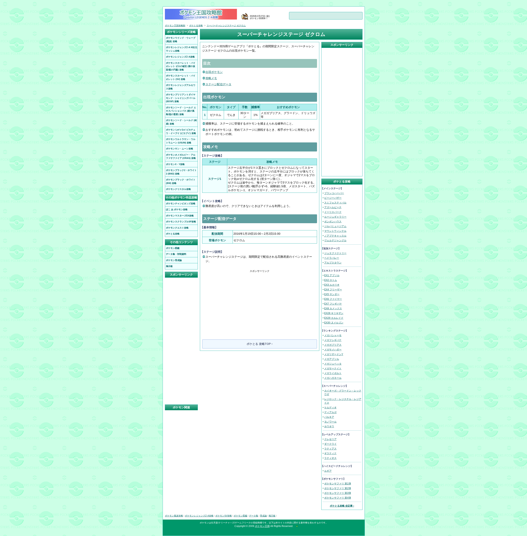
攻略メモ (211, 78)
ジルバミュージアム (335, 226)
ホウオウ (329, 426)
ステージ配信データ (218, 84)
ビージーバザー (333, 197)
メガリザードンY (333, 354)
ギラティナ (330, 453)
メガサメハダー (333, 349)
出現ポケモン (214, 72)
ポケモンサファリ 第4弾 (337, 497)
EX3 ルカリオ (331, 284)
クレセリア (330, 439)
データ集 (253, 515)
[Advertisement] (259, 301)
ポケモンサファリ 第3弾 (337, 493)
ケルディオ (330, 407)
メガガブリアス (333, 344)
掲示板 (272, 515)
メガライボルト (333, 373)
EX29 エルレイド (333, 318)
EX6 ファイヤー (333, 299)
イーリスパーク (333, 212)
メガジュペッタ (333, 363)
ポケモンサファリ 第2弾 (337, 488)
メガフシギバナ (333, 340)
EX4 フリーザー (333, 289)
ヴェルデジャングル (335, 240)
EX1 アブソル (331, 275)
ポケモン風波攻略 (174, 515)
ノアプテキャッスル (335, 235)
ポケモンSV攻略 (223, 515)
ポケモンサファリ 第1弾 (337, 483)
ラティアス (330, 448)
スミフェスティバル (335, 202)
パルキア (329, 417)
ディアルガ (330, 412)
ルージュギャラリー (335, 216)
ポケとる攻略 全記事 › (342, 505)
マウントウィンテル (335, 231)
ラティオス (330, 458)
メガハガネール (333, 378)
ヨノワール (330, 421)
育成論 (263, 515)
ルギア (328, 470)
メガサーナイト (333, 368)
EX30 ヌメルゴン (333, 322)
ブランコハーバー (334, 193)
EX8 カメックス (333, 308)
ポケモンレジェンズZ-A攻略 (199, 515)
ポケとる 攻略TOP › (260, 343)
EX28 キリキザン (333, 313)
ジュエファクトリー (335, 253)
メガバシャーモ (333, 335)
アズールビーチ (333, 207)
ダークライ (330, 443)
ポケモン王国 (262, 526)
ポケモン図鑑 (240, 515)
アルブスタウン (333, 262)
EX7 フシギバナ (333, 303)
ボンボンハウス (333, 221)
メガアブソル (331, 359)
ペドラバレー (331, 257)
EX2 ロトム (330, 280)
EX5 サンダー (331, 294)
